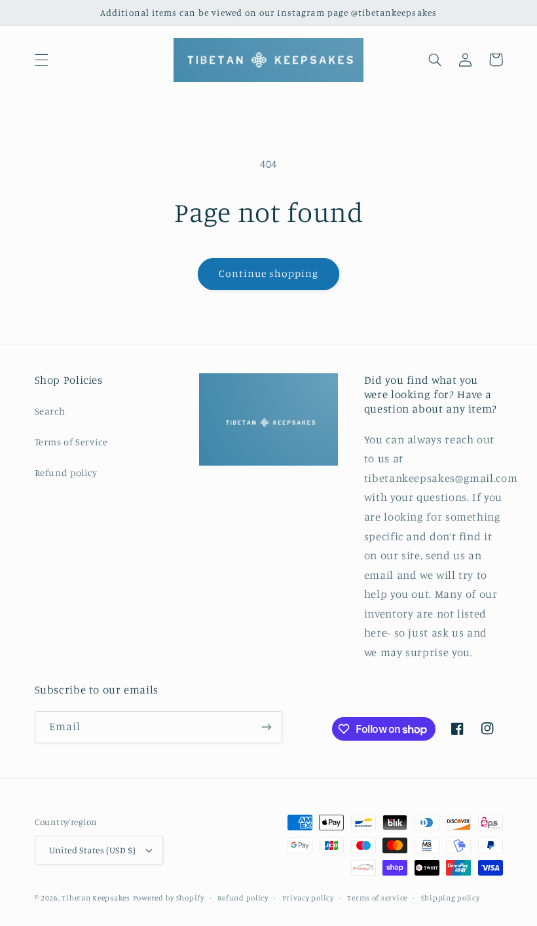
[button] (41, 60)
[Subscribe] (266, 727)
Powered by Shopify (168, 897)
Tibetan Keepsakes (96, 897)
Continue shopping (269, 273)
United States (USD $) (92, 850)
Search (50, 411)
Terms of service (377, 897)
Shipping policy (450, 897)
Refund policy (66, 472)
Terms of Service (71, 441)
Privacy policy (308, 897)
